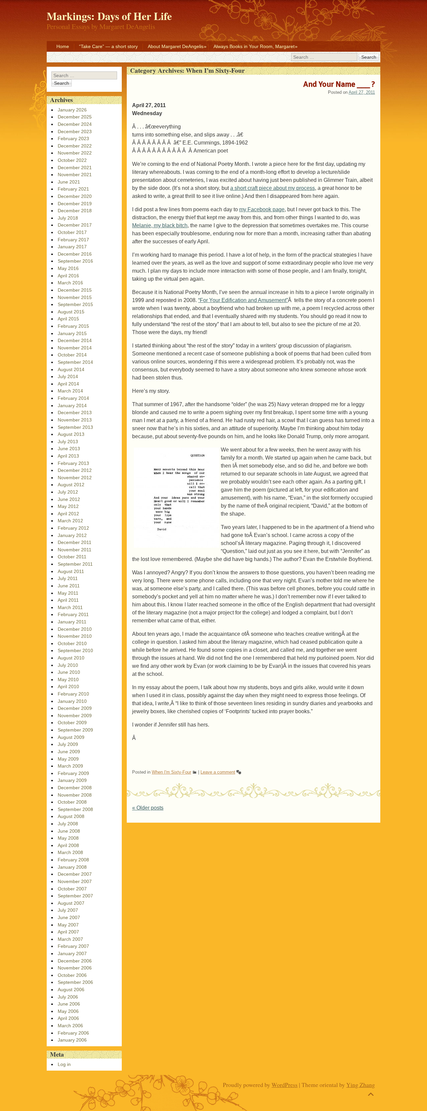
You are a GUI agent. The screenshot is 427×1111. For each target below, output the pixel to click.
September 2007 (75, 895)
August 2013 (71, 434)
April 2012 (68, 513)
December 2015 (75, 290)
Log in (64, 1064)
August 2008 (71, 816)
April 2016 (68, 275)
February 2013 (73, 463)
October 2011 (72, 556)
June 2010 (69, 672)
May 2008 (68, 838)
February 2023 (73, 138)
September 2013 (75, 427)
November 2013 (75, 420)
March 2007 (70, 939)
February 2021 (73, 189)
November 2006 (75, 967)
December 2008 (75, 787)
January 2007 (72, 953)
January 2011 (72, 621)
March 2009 (70, 766)
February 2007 (73, 946)
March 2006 (70, 1025)
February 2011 (73, 614)
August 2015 (71, 311)
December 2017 (75, 225)
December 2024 (75, 124)
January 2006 (72, 1040)
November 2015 (75, 297)
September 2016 (75, 261)
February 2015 (73, 326)
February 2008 (73, 859)
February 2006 (73, 1033)
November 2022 (75, 153)
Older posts (147, 808)
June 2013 (69, 448)
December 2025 (75, 116)
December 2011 (74, 542)
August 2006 (71, 989)
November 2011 (74, 549)
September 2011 (75, 564)
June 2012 (69, 499)
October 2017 (72, 232)
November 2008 (75, 795)
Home (62, 46)
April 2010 (68, 686)
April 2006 (68, 1018)
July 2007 (68, 910)
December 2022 (75, 146)
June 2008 (69, 831)
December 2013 (75, 412)
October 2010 (72, 643)
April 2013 (68, 456)
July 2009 (68, 744)
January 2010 (72, 701)
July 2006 (68, 997)
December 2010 (75, 629)
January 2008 (72, 867)
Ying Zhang (360, 1085)
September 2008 (75, 809)
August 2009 (71, 737)
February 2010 (73, 694)
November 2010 (75, 636)
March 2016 (70, 282)
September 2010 (75, 650)
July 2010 (68, 665)
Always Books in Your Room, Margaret (254, 46)
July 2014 (68, 376)
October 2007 (72, 888)
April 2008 (68, 845)
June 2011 (69, 585)
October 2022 (72, 160)
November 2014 (75, 347)
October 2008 (72, 802)
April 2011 (68, 600)
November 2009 (75, 715)
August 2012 (71, 484)
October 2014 (72, 354)
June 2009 (69, 751)
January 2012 (72, 535)
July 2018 (68, 218)
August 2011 (71, 571)
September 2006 (75, 982)
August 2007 (71, 903)
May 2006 (68, 1011)
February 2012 (73, 528)
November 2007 (75, 881)
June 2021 (69, 182)
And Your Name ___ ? (339, 84)
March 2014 (70, 390)
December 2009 (75, 708)
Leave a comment (217, 772)
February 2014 (73, 398)
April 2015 (68, 318)
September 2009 (75, 730)
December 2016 (75, 254)
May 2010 (68, 679)
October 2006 (72, 975)
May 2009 (68, 759)
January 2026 (72, 109)
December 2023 (75, 131)
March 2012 (70, 520)
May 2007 (68, 924)
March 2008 (70, 852)
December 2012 (75, 470)
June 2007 (69, 917)
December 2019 (75, 203)
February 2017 (73, 239)
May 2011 (68, 593)
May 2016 (68, 268)
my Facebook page (262, 209)
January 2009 (72, 780)
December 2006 (75, 960)
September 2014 (75, 362)
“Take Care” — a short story (108, 46)
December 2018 (75, 210)
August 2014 (71, 369)
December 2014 (75, 340)
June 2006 (69, 1004)
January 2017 (72, 246)
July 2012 (68, 492)
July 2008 (68, 823)
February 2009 (73, 773)
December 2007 (75, 874)
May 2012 (68, 506)
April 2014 (68, 383)
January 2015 (72, 333)
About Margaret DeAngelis (175, 46)
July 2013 (68, 441)
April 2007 (68, 931)
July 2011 (68, 578)
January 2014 (72, 405)
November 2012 (75, 477)
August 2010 (71, 657)
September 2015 (75, 304)
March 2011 (70, 607)
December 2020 (75, 196)
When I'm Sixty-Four (171, 772)
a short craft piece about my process (272, 188)
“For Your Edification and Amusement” (243, 300)
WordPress (285, 1085)
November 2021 (75, 174)
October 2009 (72, 722)
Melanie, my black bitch (159, 225)
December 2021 (75, 167)
